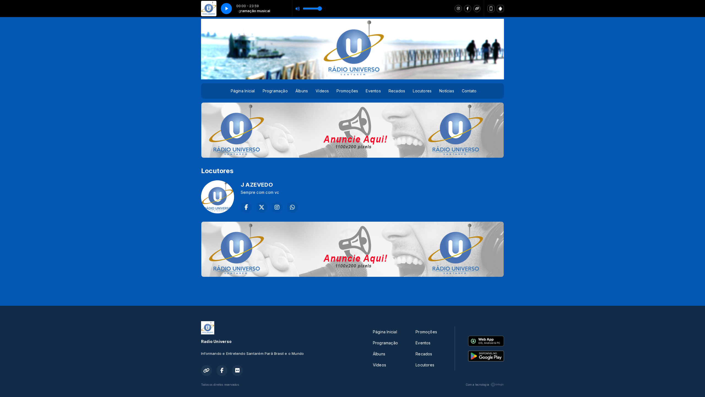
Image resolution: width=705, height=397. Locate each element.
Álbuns (301, 90)
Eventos (373, 90)
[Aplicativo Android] (500, 8)
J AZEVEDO (257, 184)
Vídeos (322, 90)
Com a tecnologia (477, 384)
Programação (275, 90)
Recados (397, 90)
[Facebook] (467, 8)
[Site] (477, 8)
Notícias (446, 90)
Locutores (422, 90)
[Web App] (491, 8)
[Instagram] (458, 8)
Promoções (347, 90)
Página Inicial (243, 90)
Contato (469, 90)
